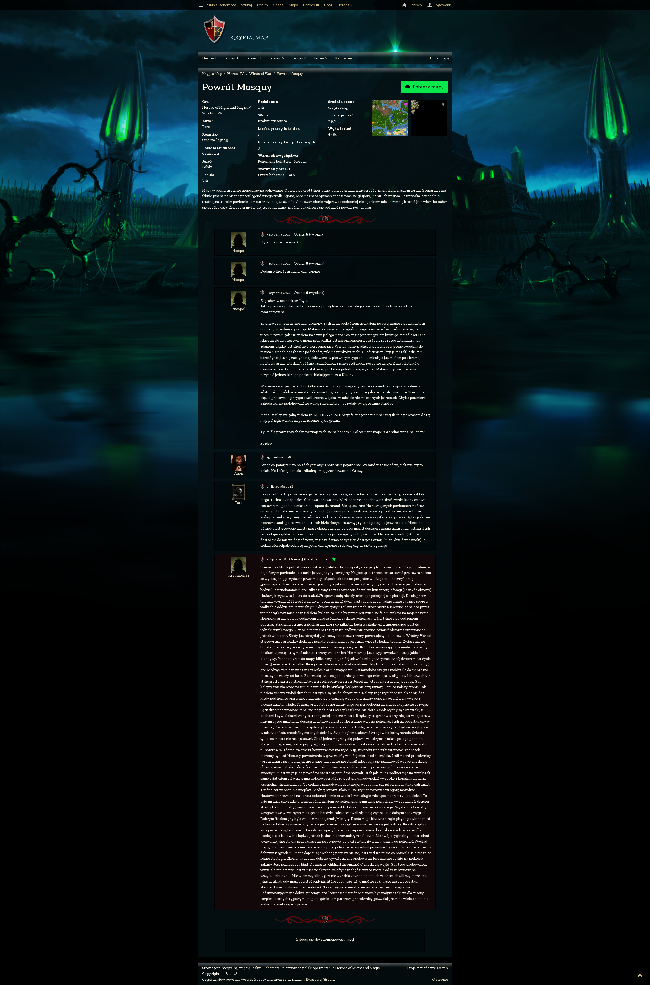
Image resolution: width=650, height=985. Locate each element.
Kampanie (343, 58)
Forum (262, 5)
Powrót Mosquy (290, 73)
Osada (278, 5)
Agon (238, 473)
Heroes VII (345, 5)
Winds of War (260, 73)
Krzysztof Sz (238, 575)
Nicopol (238, 250)
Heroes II (230, 58)
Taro (239, 502)
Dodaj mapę (439, 58)
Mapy (293, 5)
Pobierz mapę (427, 87)
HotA (328, 5)
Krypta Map (212, 73)
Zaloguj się (305, 939)
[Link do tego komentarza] (262, 234)
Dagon (442, 968)
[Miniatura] (390, 117)
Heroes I (209, 58)
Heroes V (298, 58)
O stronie (440, 979)
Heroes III (253, 58)
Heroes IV (276, 58)
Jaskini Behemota (265, 968)
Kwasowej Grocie (320, 979)
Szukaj (246, 5)
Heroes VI (320, 58)
